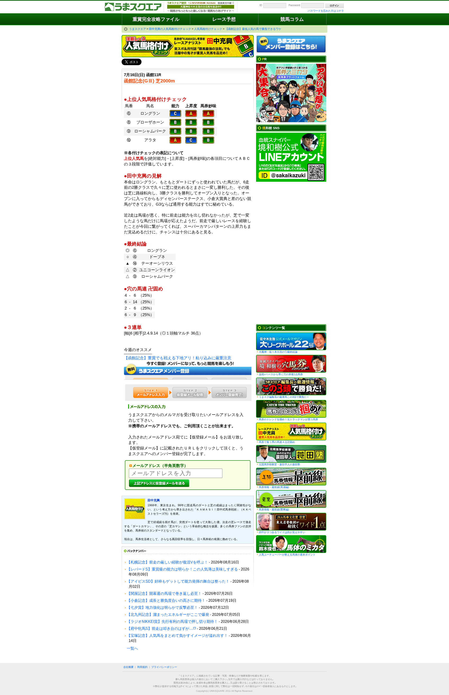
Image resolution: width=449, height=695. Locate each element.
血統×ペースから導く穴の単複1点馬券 (281, 374)
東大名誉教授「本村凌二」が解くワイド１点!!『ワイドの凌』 (291, 521)
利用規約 (142, 667)
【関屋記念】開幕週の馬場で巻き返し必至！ (164, 593)
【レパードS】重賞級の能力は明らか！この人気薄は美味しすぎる (182, 569)
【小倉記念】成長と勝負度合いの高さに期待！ (166, 600)
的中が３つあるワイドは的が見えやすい (282, 532)
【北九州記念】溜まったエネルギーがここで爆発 (168, 615)
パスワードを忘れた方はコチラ (326, 10)
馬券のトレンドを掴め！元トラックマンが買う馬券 (288, 419)
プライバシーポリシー (164, 667)
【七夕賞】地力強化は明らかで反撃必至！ (162, 607)
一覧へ (132, 648)
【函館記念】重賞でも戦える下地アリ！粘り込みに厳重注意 (177, 358)
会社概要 (128, 667)
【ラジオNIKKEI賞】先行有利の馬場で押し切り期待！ (172, 622)
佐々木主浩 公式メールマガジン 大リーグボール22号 (291, 341)
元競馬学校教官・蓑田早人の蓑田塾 (279, 464)
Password (294, 5)
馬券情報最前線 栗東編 (291, 499)
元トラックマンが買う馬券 (291, 408)
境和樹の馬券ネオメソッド (291, 363)
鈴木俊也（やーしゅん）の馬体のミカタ (291, 544)
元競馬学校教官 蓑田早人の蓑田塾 (291, 454)
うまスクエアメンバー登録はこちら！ (291, 44)
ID (261, 5)
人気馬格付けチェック (291, 431)
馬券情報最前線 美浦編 (291, 476)
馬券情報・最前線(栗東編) (274, 509)
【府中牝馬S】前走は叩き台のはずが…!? (161, 629)
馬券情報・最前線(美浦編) (274, 487)
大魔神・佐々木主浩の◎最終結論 (278, 351)
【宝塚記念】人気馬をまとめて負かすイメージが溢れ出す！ (177, 636)
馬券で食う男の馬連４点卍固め (277, 442)
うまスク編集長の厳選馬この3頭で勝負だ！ (291, 386)
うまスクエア (133, 7)
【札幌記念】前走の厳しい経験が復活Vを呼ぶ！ (167, 562)
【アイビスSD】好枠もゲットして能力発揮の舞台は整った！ (178, 581)
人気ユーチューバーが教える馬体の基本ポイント (287, 554)
